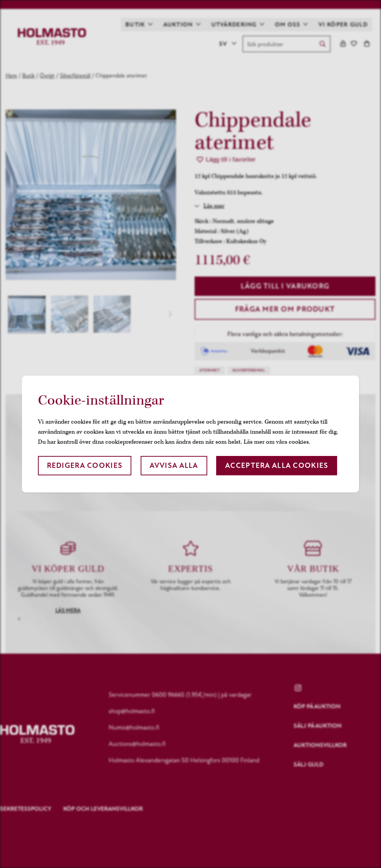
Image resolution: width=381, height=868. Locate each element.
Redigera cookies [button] (84, 465)
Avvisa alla (174, 465)
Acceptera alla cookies (276, 465)
